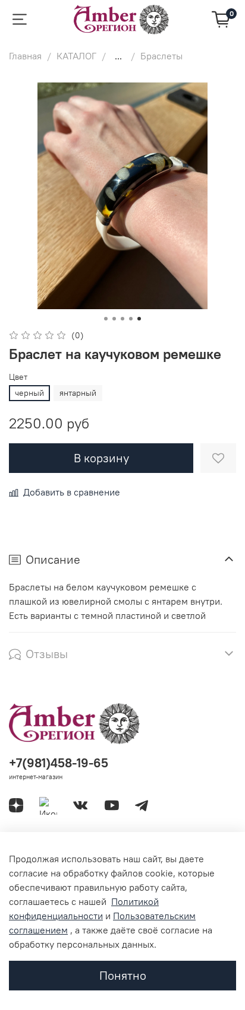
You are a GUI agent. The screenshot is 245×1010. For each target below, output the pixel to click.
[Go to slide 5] (139, 318)
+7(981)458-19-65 (58, 763)
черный (29, 393)
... (118, 55)
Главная (25, 56)
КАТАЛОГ (76, 56)
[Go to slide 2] (114, 318)
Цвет (18, 377)
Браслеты (161, 56)
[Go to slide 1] (106, 318)
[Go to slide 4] (131, 318)
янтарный (77, 393)
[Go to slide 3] (122, 318)
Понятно (122, 975)
